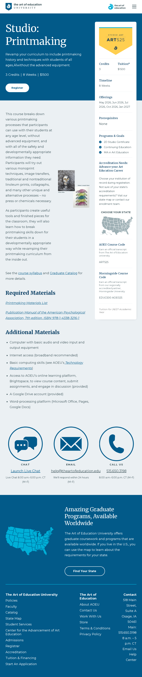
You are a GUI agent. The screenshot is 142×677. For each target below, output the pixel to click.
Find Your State (84, 571)
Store (84, 622)
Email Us (129, 649)
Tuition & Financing (21, 658)
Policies (11, 600)
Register (17, 87)
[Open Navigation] (134, 6)
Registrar (13, 646)
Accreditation (16, 652)
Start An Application (21, 664)
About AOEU (89, 604)
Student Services (19, 624)
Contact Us (88, 610)
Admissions (15, 640)
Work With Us (90, 616)
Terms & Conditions (95, 628)
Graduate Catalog (63, 273)
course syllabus (30, 273)
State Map (13, 618)
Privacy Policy (90, 634)
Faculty (11, 606)
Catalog (12, 612)
